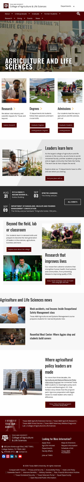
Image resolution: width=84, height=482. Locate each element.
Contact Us (23, 452)
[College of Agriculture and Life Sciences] (17, 438)
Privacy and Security (35, 470)
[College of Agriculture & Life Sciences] (25, 6)
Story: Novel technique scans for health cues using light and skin (60, 281)
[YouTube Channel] (20, 456)
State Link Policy (68, 470)
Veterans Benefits (30, 472)
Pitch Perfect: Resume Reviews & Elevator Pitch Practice (19, 193)
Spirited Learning (49, 193)
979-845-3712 (9, 452)
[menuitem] (67, 6)
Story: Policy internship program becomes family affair (60, 404)
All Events (72, 202)
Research (8, 18)
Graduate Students (65, 125)
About (7, 14)
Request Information (69, 445)
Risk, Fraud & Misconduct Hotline (66, 472)
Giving (19, 18)
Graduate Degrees (37, 125)
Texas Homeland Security (25, 475)
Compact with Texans (17, 470)
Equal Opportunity (64, 475)
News (38, 18)
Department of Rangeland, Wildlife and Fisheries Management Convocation (33, 207)
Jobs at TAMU (47, 455)
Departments (66, 6)
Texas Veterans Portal (45, 475)
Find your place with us (54, 178)
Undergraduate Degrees (39, 130)
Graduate (35, 14)
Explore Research (9, 125)
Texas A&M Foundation (65, 451)
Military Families (45, 472)
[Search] (78, 14)
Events (29, 18)
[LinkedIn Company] (12, 456)
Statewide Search (13, 472)
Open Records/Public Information (43, 478)
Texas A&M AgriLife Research (64, 421)
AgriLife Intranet (48, 445)
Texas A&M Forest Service (32, 423)
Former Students (50, 14)
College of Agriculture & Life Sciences (41, 426)
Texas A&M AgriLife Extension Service (37, 421)
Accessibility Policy (53, 470)
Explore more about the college (19, 249)
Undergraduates (64, 130)
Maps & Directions (68, 443)
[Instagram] (8, 456)
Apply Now (46, 443)
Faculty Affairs (47, 451)
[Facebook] (4, 456)
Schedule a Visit (67, 448)
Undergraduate (21, 14)
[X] (16, 456)
